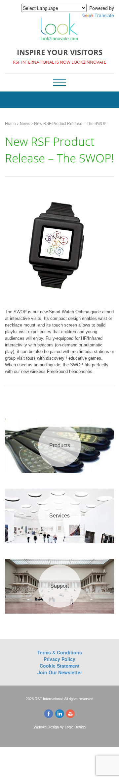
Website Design (46, 727)
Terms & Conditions (59, 652)
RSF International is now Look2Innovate (59, 62)
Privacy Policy (59, 659)
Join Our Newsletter (59, 672)
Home (10, 123)
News (25, 123)
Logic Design (75, 727)
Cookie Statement (60, 665)
